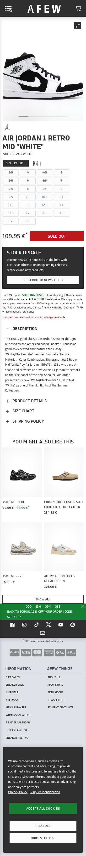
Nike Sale (12, 692)
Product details (29, 400)
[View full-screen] (77, 25)
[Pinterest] (73, 625)
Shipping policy (27, 421)
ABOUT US (54, 677)
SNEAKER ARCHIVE (17, 737)
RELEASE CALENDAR (18, 722)
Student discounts (60, 707)
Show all (43, 599)
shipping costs (33, 295)
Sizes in (14, 163)
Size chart (22, 410)
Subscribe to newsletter (43, 280)
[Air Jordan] (7, 127)
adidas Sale (13, 700)
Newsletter (56, 700)
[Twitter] (49, 625)
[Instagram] (25, 625)
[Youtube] (61, 625)
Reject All (43, 826)
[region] (42, 800)
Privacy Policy (17, 792)
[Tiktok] (37, 625)
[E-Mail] (43, 633)
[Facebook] (13, 625)
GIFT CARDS (13, 677)
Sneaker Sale (15, 684)
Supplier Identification (45, 792)
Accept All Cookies (43, 808)
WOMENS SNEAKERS (18, 715)
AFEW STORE (44, 8)
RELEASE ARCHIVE (16, 730)
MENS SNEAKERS (16, 707)
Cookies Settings (43, 838)
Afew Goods (55, 692)
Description (24, 328)
